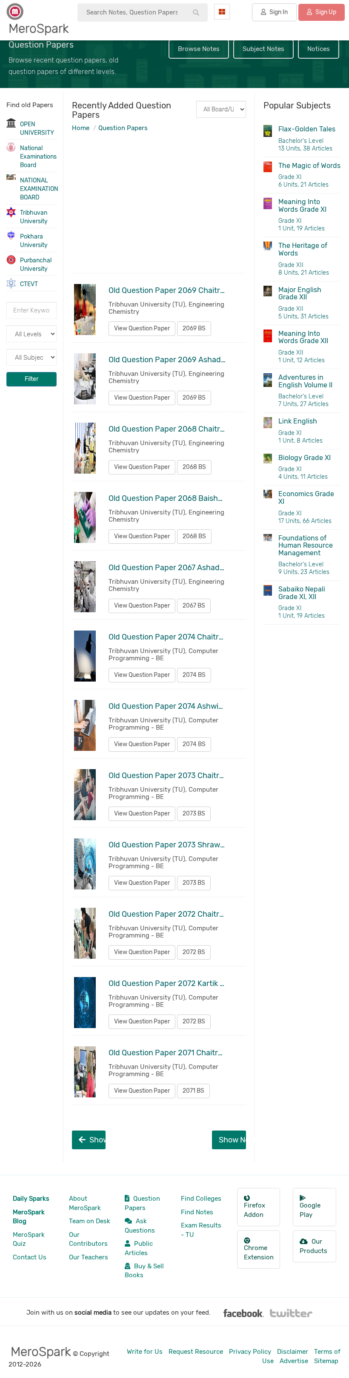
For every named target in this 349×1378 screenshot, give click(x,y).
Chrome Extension (259, 1252)
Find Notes (197, 1212)
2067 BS (194, 605)
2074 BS (194, 675)
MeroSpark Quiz (29, 1239)
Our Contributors (88, 1239)
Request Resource (196, 1351)
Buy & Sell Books (144, 1270)
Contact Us (29, 1257)
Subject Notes (263, 49)
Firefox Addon (254, 1210)
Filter (31, 379)
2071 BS (193, 1090)
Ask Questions (140, 1225)
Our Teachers (88, 1257)
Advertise (294, 1361)
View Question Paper (142, 328)
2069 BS (194, 328)
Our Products (313, 1246)
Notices (318, 49)
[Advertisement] (159, 211)
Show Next (232, 1140)
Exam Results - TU (201, 1230)
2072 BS (194, 952)
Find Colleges (201, 1198)
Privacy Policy (250, 1351)
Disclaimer (292, 1351)
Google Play (310, 1210)
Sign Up (325, 12)
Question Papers (123, 128)
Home (80, 128)
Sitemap (326, 1361)
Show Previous (97, 1140)
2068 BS (194, 467)
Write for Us (145, 1351)
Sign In (278, 12)
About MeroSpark (85, 1203)
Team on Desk (89, 1221)
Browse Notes (199, 49)
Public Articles (139, 1248)
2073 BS (194, 813)
